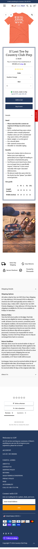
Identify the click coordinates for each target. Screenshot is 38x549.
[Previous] (6, 14)
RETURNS (6, 473)
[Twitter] (11, 533)
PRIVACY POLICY (8, 478)
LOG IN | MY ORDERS (10, 454)
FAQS (4, 481)
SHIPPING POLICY (9, 470)
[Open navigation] (4, 5)
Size (19, 82)
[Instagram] (6, 533)
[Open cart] (34, 6)
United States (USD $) (13, 516)
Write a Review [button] (20, 403)
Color (19, 73)
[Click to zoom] (32, 15)
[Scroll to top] (34, 543)
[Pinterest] (8, 533)
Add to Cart (19, 100)
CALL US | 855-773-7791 (10, 487)
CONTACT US (7, 467)
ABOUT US (6, 464)
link (24, 317)
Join (19, 508)
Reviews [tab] (7, 413)
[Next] (11, 14)
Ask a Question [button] (20, 408)
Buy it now (19, 106)
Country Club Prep (21, 543)
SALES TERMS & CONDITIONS (13, 476)
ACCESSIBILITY (8, 484)
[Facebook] (3, 533)
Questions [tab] (20, 413)
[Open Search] (27, 6)
